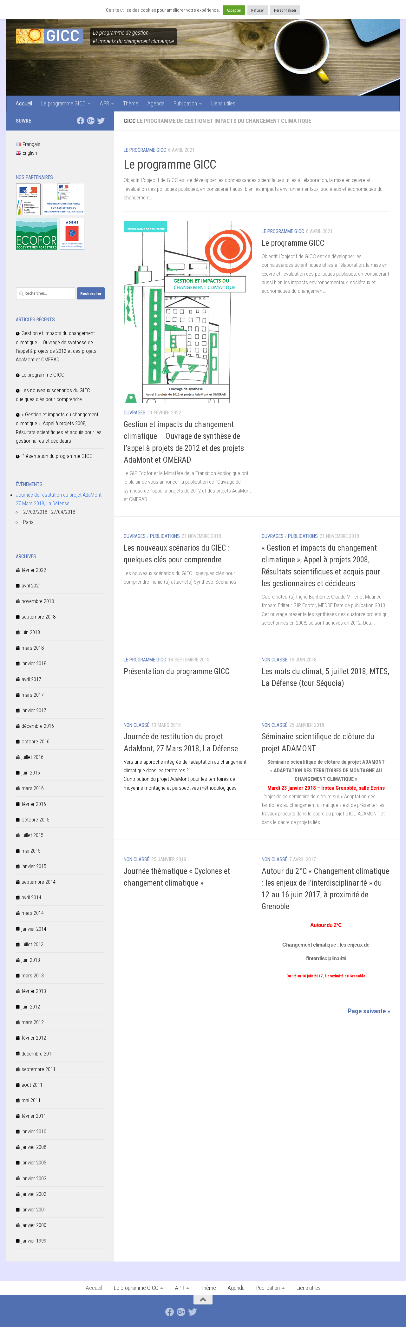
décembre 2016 (38, 726)
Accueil (24, 103)
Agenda (155, 103)
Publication (185, 103)
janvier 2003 (34, 1178)
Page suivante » (369, 1011)
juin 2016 (31, 772)
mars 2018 (33, 648)
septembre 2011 (39, 1069)
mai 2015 (31, 851)
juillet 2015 (32, 835)
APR (104, 103)
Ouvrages (135, 413)
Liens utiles (223, 103)
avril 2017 (31, 679)
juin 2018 (31, 632)
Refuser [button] (257, 10)
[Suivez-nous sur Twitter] (101, 120)
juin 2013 (31, 960)
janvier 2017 (34, 710)
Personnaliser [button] (285, 10)
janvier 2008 (34, 1147)
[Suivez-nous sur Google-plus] (91, 120)
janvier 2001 (34, 1209)
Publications (165, 536)
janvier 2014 (34, 929)
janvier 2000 (34, 1225)
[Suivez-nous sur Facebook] (80, 120)
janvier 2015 (34, 866)
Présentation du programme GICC (176, 671)
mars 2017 (33, 695)
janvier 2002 (34, 1194)
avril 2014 (31, 897)
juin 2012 (31, 1006)
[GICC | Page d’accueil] (49, 36)
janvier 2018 (34, 663)
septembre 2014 (39, 882)
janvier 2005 (34, 1162)
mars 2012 (33, 1022)
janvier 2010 (34, 1131)
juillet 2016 (32, 757)
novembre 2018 (38, 601)
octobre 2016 (35, 741)
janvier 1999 (34, 1240)
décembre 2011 (38, 1053)
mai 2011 (31, 1100)
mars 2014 (33, 913)
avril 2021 (31, 585)
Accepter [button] (233, 10)
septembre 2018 (39, 616)
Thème (130, 103)
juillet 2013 (32, 944)
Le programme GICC (63, 103)
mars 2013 (33, 975)
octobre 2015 (35, 819)
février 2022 (34, 570)
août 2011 (32, 1085)
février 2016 (34, 804)
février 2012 (34, 1038)
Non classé (274, 660)
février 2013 (34, 991)
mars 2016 (33, 788)
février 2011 (34, 1116)
